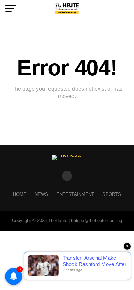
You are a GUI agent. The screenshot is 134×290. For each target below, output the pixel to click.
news (41, 194)
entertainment (75, 194)
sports (111, 194)
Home (19, 194)
